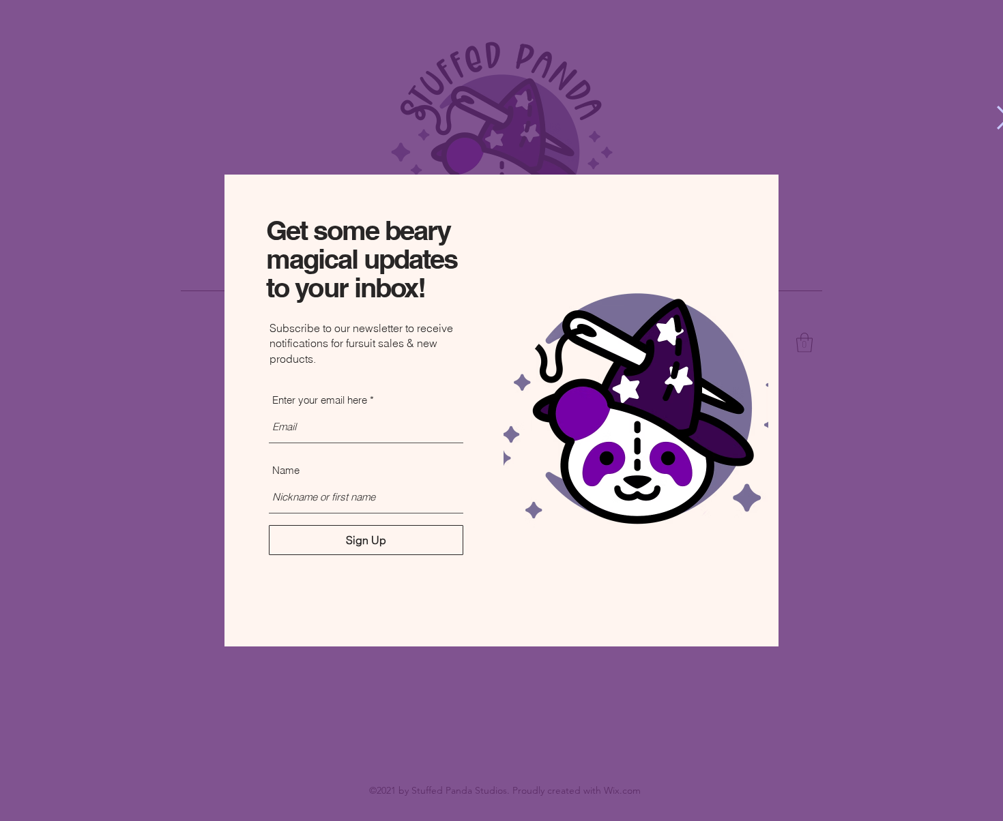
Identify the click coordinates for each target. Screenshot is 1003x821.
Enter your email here (319, 400)
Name (286, 470)
